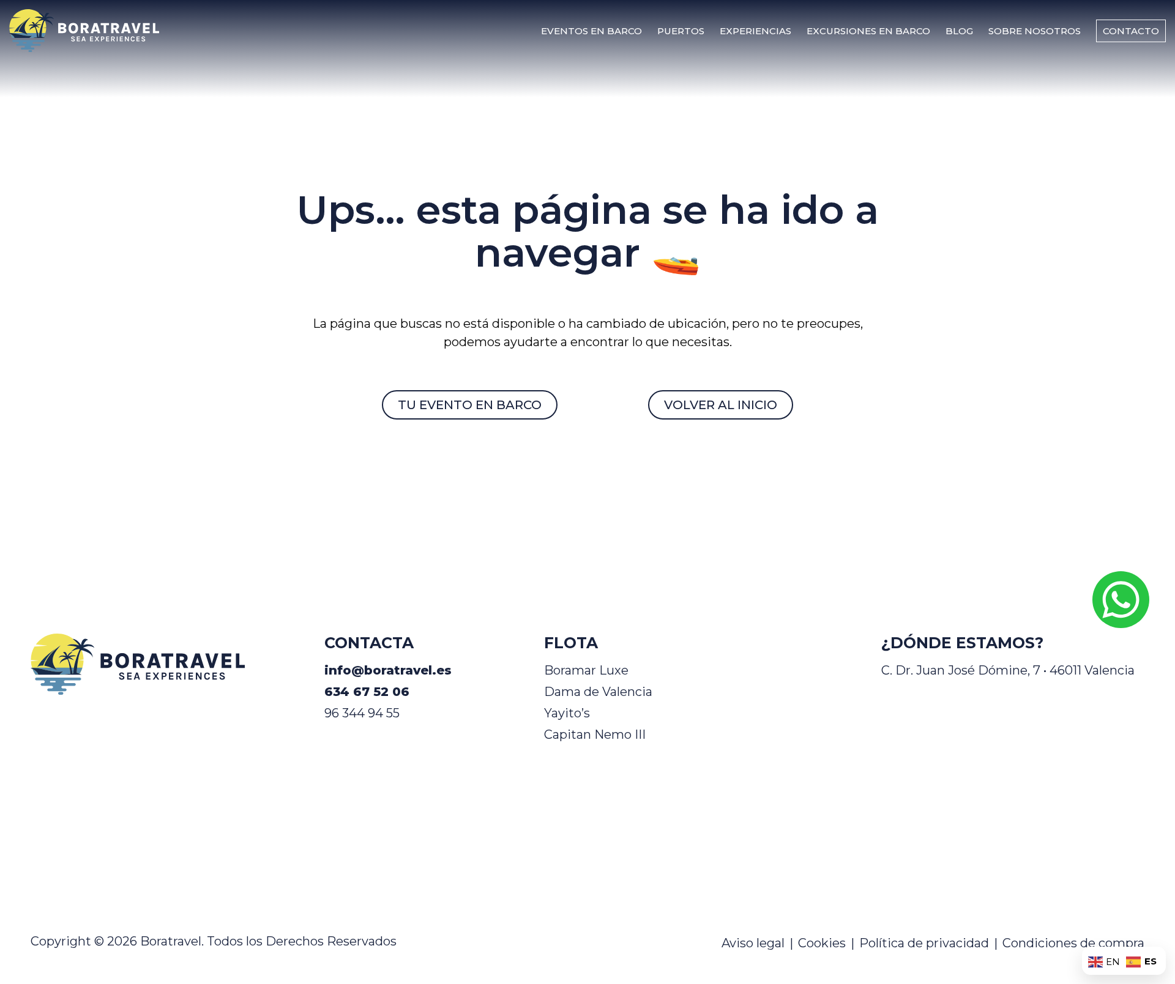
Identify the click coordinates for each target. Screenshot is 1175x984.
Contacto (1131, 31)
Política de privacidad (924, 943)
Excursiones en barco (868, 31)
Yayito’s (567, 713)
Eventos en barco (591, 31)
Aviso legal (753, 943)
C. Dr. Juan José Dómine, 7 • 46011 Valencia (1008, 670)
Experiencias (755, 31)
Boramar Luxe (586, 670)
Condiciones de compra (1073, 943)
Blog (959, 31)
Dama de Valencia (598, 691)
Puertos (680, 31)
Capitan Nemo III (595, 734)
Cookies (822, 943)
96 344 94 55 (362, 713)
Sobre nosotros (1034, 31)
